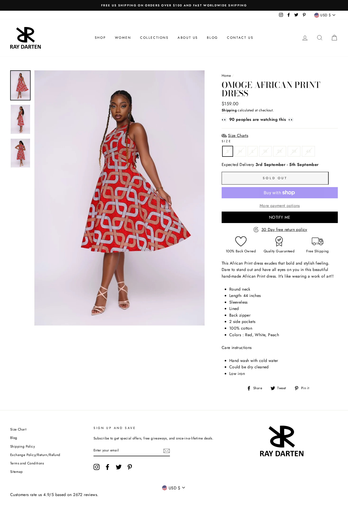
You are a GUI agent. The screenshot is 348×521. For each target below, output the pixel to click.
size (226, 141)
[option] (174, 5)
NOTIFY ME (279, 217)
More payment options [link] (280, 206)
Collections (154, 37)
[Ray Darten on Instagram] (96, 467)
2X (279, 151)
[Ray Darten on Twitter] (119, 467)
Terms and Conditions (27, 463)
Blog (212, 37)
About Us (188, 37)
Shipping (229, 110)
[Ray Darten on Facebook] (107, 467)
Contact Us (240, 37)
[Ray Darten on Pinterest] (130, 467)
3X (294, 151)
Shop (100, 37)
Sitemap (16, 471)
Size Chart (18, 429)
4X (308, 151)
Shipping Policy (22, 446)
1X (265, 151)
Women (123, 37)
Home (226, 75)
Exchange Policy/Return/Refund (35, 454)
